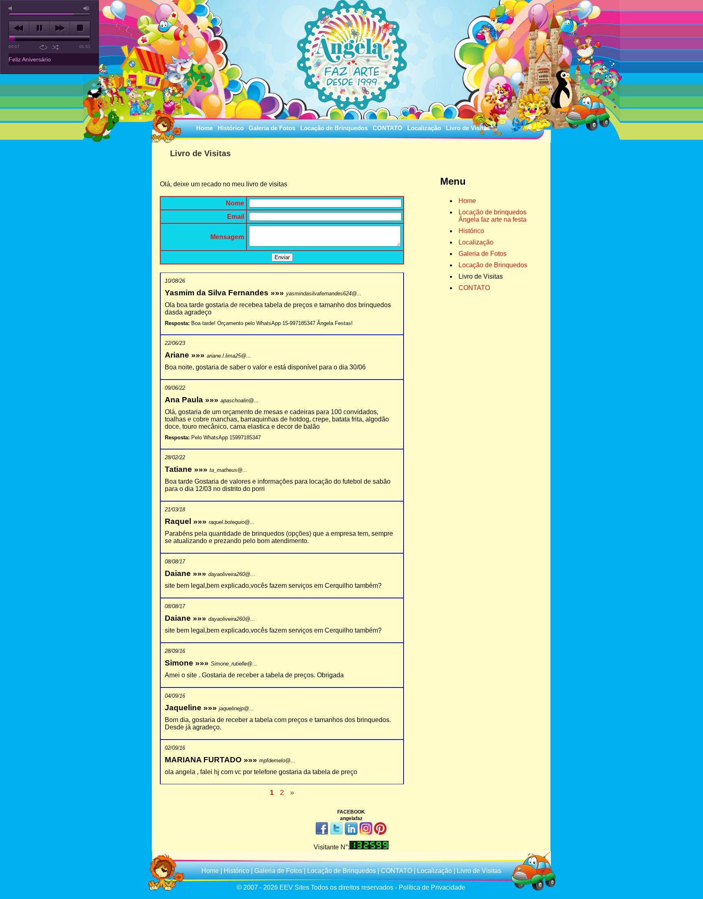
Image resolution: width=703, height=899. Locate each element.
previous (19, 28)
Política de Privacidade (432, 887)
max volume (86, 8)
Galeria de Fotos (272, 127)
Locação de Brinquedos (334, 127)
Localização (424, 127)
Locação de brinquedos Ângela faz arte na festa (492, 216)
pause (39, 28)
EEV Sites (294, 887)
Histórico (231, 127)
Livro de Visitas (468, 127)
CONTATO (387, 127)
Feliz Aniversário (30, 59)
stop (80, 28)
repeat (43, 47)
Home (204, 127)
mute (12, 8)
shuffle (55, 47)
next (60, 28)
